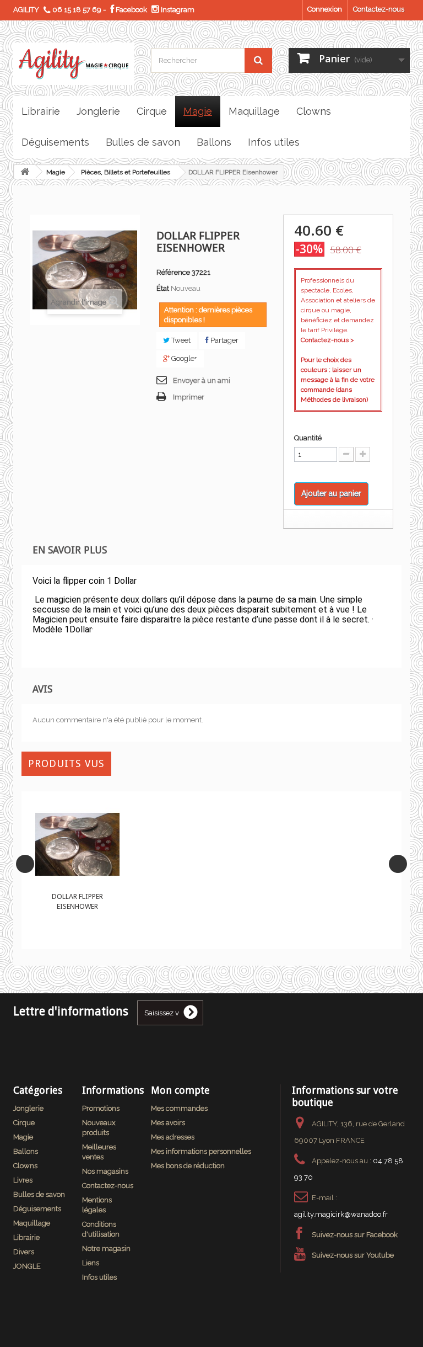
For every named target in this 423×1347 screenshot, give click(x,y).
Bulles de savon (39, 1194)
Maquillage (31, 1223)
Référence (173, 272)
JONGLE (27, 1266)
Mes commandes (179, 1108)
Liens (90, 1263)
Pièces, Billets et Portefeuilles (125, 172)
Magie (55, 172)
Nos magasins (105, 1171)
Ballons (25, 1151)
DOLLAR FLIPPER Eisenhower (77, 901)
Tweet (180, 340)
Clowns (25, 1166)
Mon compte (180, 1090)
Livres (22, 1180)
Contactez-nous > (327, 340)
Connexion (324, 9)
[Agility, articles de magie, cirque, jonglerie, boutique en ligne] (73, 63)
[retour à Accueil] (24, 172)
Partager (223, 340)
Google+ (183, 358)
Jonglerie (28, 1108)
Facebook (130, 10)
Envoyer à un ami (201, 380)
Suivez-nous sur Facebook (355, 1235)
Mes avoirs (168, 1123)
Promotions (101, 1108)
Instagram (176, 10)
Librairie (26, 1237)
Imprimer (188, 397)
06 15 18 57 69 (76, 10)
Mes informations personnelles (201, 1151)
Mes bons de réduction (188, 1166)
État (162, 288)
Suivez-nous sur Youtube (353, 1255)
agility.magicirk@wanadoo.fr (341, 1214)
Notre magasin (106, 1248)
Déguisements (37, 1209)
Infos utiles (99, 1277)
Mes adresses (172, 1137)
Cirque (24, 1123)
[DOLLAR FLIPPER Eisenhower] (77, 844)
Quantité (308, 438)
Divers (23, 1252)
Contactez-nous (378, 9)
